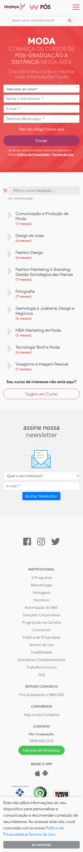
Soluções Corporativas (41, 615)
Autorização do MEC (41, 607)
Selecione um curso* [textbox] (22, 89)
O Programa (41, 577)
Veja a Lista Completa (41, 714)
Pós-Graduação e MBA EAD (41, 694)
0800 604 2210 (41, 740)
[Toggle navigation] (76, 7)
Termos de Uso (62, 154)
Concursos (41, 629)
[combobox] (41, 89)
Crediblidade (41, 652)
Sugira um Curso (41, 394)
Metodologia (41, 585)
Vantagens (41, 592)
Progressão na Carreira (41, 622)
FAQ (41, 674)
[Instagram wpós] (41, 543)
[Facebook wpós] (27, 543)
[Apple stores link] (37, 774)
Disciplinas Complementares (42, 659)
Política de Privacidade (33, 154)
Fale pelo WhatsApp (41, 750)
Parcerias (41, 600)
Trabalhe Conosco (42, 667)
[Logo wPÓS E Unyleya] (25, 7)
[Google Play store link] (45, 774)
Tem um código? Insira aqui (41, 129)
